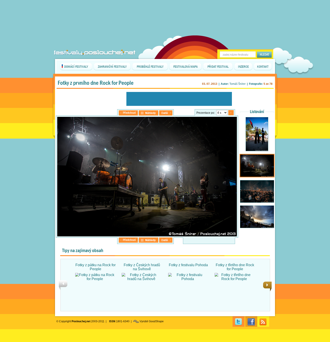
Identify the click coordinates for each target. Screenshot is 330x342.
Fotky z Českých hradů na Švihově (142, 267)
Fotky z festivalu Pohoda (188, 265)
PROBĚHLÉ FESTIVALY (150, 66)
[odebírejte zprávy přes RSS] (263, 321)
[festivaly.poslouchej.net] (94, 52)
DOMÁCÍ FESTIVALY (76, 66)
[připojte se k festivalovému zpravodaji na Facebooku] (251, 321)
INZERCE (243, 66)
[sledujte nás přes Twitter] (238, 321)
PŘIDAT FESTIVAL (218, 66)
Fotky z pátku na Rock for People (95, 267)
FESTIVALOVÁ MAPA (185, 66)
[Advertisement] (165, 11)
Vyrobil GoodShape (152, 321)
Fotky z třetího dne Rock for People (235, 267)
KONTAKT (262, 66)
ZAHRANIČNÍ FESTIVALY (112, 66)
